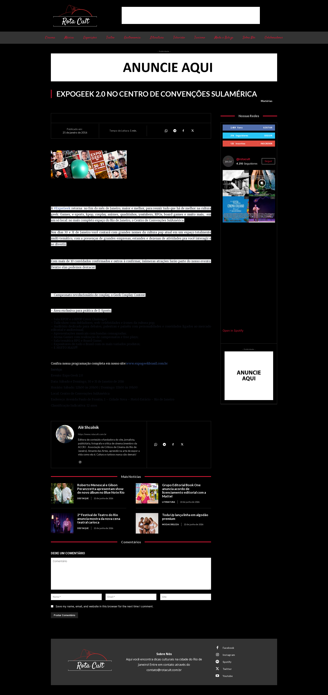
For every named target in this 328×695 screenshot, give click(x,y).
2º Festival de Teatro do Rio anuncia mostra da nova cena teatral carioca (98, 518)
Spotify (227, 661)
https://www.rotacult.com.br (92, 434)
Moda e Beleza (170, 524)
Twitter (227, 668)
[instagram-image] (236, 183)
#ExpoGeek (62, 208)
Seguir (268, 135)
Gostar (267, 127)
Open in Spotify (233, 330)
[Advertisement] (191, 15)
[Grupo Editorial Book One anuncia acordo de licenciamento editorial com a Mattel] (147, 493)
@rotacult (243, 159)
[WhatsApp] (166, 130)
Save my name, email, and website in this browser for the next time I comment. (104, 606)
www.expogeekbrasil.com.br (147, 363)
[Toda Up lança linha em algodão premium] (147, 523)
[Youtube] (217, 676)
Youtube (228, 676)
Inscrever (266, 143)
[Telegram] (174, 130)
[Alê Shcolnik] (65, 445)
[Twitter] (192, 130)
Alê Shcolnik (88, 427)
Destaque (83, 498)
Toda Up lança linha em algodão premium (185, 517)
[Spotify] (217, 661)
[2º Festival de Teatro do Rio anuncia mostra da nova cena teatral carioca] (62, 523)
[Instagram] (80, 462)
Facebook (228, 647)
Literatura (168, 502)
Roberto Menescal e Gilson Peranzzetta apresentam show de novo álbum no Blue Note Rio (101, 488)
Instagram (229, 654)
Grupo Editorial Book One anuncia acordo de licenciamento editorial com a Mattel (184, 490)
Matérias (266, 100)
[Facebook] (183, 130)
